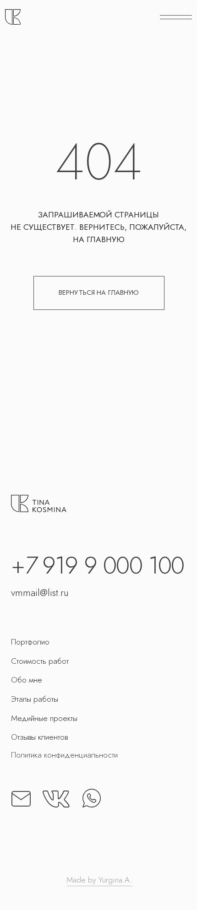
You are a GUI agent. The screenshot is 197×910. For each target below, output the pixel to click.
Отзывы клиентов (39, 737)
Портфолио (30, 642)
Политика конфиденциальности (64, 755)
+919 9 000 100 (97, 565)
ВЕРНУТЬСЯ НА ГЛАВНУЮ (99, 292)
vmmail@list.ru (40, 592)
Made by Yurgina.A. (99, 880)
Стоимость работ (40, 661)
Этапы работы (34, 699)
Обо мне (26, 680)
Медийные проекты (44, 718)
